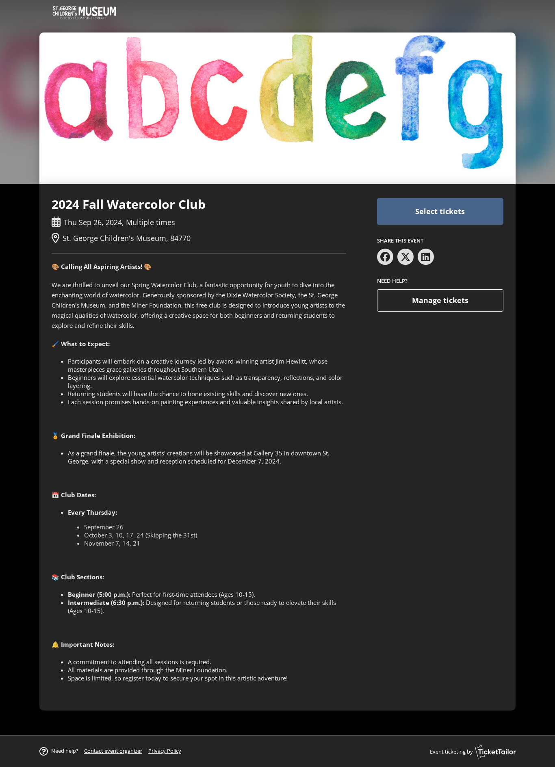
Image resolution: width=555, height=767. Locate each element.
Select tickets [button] (440, 211)
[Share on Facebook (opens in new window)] (385, 257)
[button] (113, 750)
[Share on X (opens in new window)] (405, 257)
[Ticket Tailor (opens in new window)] (495, 751)
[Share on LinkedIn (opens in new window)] (426, 257)
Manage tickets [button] (440, 300)
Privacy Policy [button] (164, 750)
